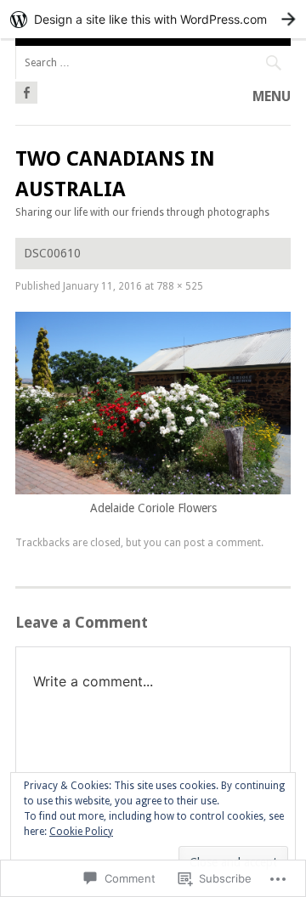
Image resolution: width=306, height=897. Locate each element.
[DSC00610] (153, 490)
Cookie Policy (81, 832)
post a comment (222, 543)
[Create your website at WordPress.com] (153, 19)
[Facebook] (26, 90)
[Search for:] (153, 62)
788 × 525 (179, 286)
